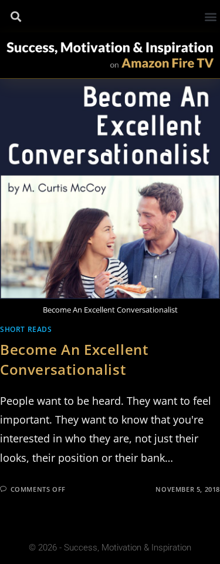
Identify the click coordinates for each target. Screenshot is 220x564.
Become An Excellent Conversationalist (74, 359)
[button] (15, 16)
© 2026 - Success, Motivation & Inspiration (110, 547)
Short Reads (26, 329)
